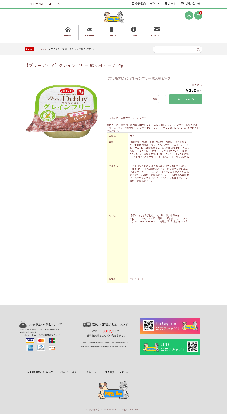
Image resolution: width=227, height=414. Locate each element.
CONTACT (157, 35)
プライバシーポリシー (70, 372)
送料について (92, 372)
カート (171, 3)
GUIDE (134, 35)
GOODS (89, 35)
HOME (68, 35)
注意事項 (109, 372)
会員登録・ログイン (146, 3)
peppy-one (113, 389)
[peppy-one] (113, 17)
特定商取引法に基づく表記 (40, 372)
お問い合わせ (192, 3)
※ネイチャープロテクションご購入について (71, 49)
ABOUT (112, 35)
